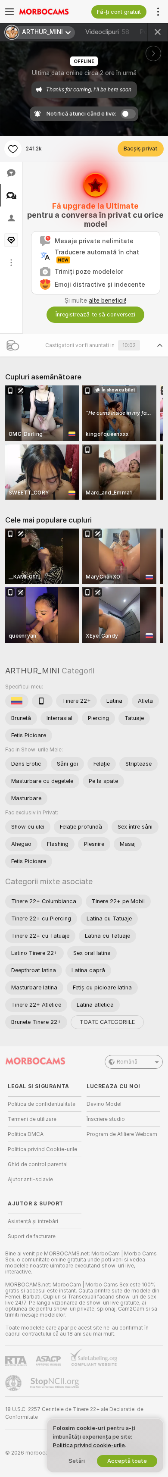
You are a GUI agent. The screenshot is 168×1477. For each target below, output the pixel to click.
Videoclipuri (107, 32)
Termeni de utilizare (32, 1119)
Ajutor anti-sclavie (30, 1180)
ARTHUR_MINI (32, 670)
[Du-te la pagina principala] (51, 12)
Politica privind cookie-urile (89, 1445)
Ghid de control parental (38, 1164)
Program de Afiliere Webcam (122, 1134)
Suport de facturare (32, 1236)
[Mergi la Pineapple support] (14, 1383)
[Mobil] (42, 701)
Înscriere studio (106, 1119)
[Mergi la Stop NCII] (55, 1383)
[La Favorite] (13, 148)
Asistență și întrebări (33, 1221)
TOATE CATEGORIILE (107, 1022)
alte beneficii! (107, 300)
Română (127, 1062)
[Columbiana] (16, 701)
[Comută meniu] (9, 11)
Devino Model (104, 1104)
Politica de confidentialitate (41, 1104)
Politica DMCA (26, 1134)
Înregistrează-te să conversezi (95, 314)
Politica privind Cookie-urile (42, 1149)
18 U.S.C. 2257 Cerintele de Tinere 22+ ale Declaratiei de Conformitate (74, 1413)
